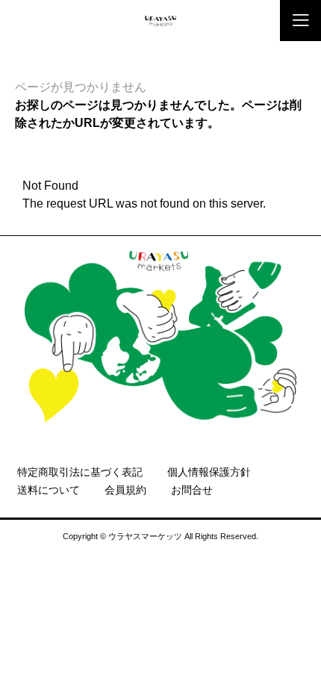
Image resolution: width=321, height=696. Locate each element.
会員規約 (125, 490)
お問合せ (192, 490)
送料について (48, 490)
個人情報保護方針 (209, 472)
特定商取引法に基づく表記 (80, 472)
